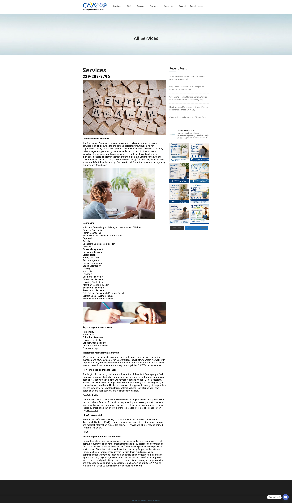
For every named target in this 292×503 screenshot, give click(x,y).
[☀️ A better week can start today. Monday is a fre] (199, 193)
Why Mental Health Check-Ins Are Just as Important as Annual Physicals (186, 88)
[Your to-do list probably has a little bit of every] (179, 173)
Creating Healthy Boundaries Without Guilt (187, 117)
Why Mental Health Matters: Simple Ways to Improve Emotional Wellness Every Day (188, 98)
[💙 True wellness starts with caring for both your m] (199, 214)
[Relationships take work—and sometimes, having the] (199, 152)
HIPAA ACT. (92, 410)
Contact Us (168, 6)
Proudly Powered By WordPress (146, 500)
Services (140, 6)
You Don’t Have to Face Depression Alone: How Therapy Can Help (187, 78)
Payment (154, 6)
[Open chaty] (286, 497)
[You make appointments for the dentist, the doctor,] (179, 152)
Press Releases (196, 6)
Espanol (182, 6)
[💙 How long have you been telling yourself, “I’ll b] (179, 214)
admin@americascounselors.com (125, 465)
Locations (117, 6)
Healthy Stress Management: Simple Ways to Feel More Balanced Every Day (188, 108)
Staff (129, 6)
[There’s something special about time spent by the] (199, 173)
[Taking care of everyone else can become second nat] (179, 193)
